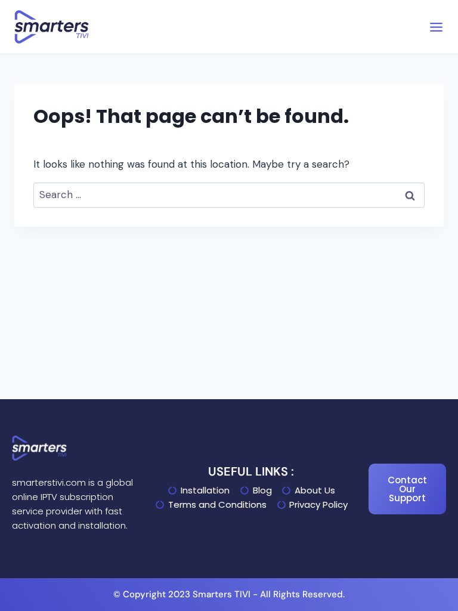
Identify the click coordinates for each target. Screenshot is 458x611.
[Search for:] (229, 194)
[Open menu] (436, 27)
